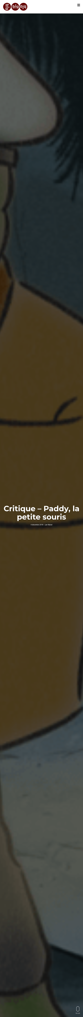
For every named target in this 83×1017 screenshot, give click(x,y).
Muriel (50, 525)
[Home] (15, 7)
